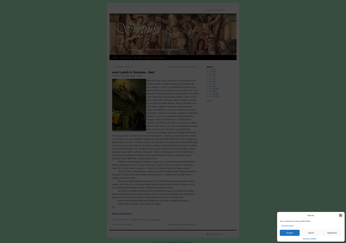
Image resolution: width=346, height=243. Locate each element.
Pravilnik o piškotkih (309, 238)
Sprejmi (289, 233)
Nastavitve (332, 233)
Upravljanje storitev (287, 225)
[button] (340, 215)
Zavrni (311, 233)
